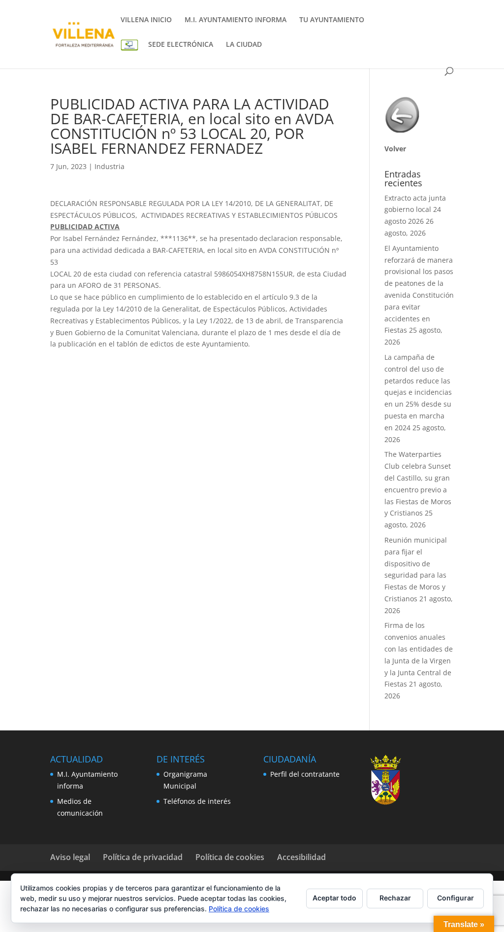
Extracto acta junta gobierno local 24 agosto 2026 (415, 209)
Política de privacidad (143, 857)
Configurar (455, 898)
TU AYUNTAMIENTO (331, 20)
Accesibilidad (301, 857)
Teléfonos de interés (197, 801)
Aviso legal (70, 857)
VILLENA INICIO (146, 20)
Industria (109, 166)
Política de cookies (229, 857)
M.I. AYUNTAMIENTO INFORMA (235, 20)
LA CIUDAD (244, 45)
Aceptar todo (334, 898)
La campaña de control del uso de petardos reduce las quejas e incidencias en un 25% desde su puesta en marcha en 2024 (418, 392)
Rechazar (395, 898)
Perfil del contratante (305, 774)
